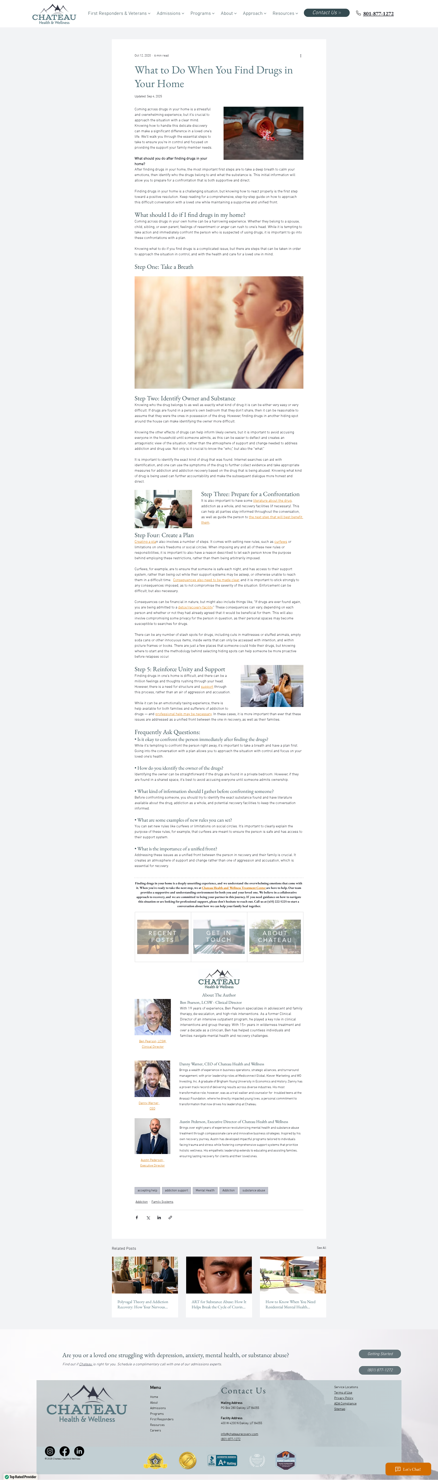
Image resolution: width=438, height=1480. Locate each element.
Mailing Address (231, 1403)
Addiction (228, 1191)
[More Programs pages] (213, 13)
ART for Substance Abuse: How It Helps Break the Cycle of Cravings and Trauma (219, 1304)
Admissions (158, 1408)
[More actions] (300, 56)
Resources (157, 1425)
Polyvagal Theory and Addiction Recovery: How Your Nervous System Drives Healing (142, 1304)
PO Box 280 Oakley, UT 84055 (240, 1408)
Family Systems (162, 1202)
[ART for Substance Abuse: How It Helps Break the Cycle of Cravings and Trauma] (219, 1275)
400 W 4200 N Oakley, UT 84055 (241, 1423)
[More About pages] (235, 13)
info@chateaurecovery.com (239, 1434)
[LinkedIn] (79, 1451)
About (154, 1403)
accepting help (147, 1191)
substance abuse (253, 1191)
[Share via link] (170, 1217)
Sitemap (339, 1409)
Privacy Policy (343, 1398)
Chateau (86, 1364)
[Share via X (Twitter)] (148, 1217)
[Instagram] (50, 1451)
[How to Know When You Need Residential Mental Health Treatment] (293, 1275)
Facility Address (231, 1418)
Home (154, 1397)
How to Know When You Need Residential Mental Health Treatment (290, 1304)
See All (321, 1248)
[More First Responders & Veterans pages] (149, 13)
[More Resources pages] (297, 13)
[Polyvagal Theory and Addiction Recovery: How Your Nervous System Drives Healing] (145, 1275)
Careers (155, 1431)
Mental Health (205, 1191)
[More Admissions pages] (183, 13)
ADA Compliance (345, 1404)
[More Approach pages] (265, 13)
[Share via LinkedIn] (159, 1217)
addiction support (176, 1191)
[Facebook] (65, 1451)
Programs (157, 1414)
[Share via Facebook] (137, 1217)
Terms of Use (343, 1393)
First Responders (162, 1419)
